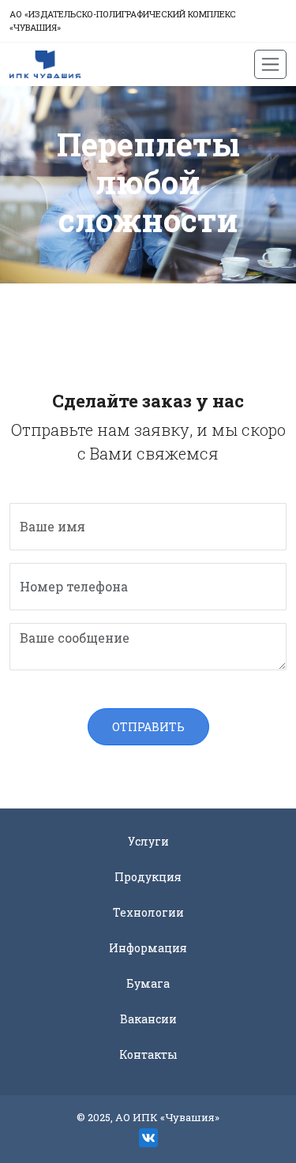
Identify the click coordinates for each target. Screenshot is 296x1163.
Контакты (148, 1054)
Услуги (148, 841)
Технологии (148, 912)
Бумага (148, 983)
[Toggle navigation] (270, 64)
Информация (148, 947)
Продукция (148, 876)
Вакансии (148, 1018)
